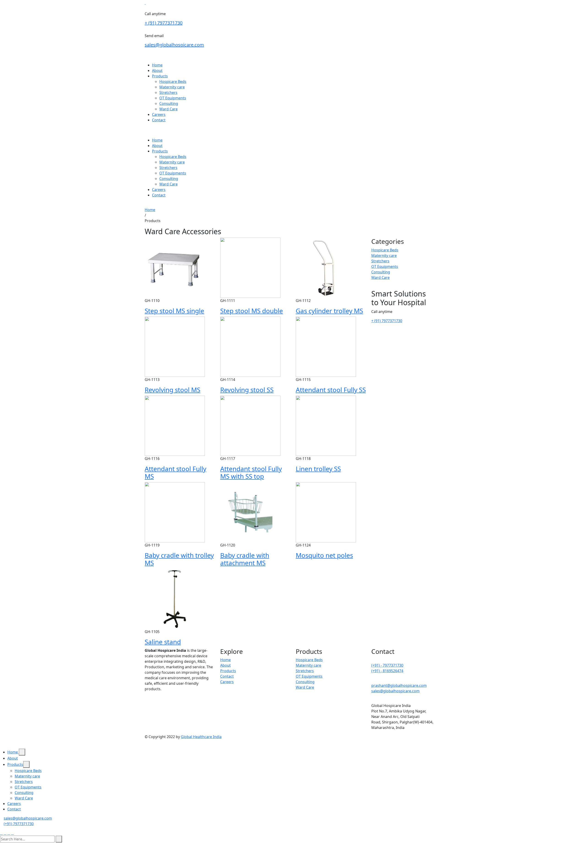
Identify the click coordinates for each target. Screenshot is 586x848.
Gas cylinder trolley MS (329, 310)
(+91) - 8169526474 (387, 670)
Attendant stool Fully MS (175, 472)
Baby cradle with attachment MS (244, 559)
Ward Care (168, 108)
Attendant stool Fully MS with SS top (251, 472)
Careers (158, 114)
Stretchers (168, 92)
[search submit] (59, 839)
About (157, 70)
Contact (158, 119)
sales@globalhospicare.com (174, 45)
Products (160, 76)
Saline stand (163, 641)
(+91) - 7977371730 (387, 665)
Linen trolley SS (318, 468)
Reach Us (153, 129)
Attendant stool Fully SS (331, 389)
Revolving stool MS (172, 389)
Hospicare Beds (172, 81)
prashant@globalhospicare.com (399, 685)
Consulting (168, 103)
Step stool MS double (251, 310)
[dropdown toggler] (22, 752)
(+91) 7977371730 (19, 823)
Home (157, 65)
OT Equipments (172, 98)
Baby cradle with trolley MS (179, 559)
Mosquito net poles (324, 555)
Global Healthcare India (201, 736)
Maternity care (172, 87)
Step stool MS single (174, 310)
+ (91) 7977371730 (163, 23)
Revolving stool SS (247, 389)
